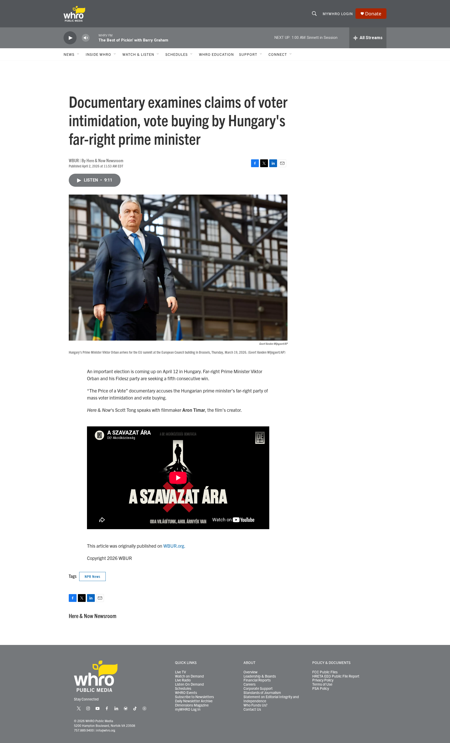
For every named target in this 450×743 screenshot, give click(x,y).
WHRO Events (186, 693)
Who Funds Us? (255, 705)
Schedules (183, 688)
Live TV (180, 672)
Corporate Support (258, 688)
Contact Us (252, 709)
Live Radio (183, 680)
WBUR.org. (174, 546)
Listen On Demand (189, 684)
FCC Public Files (325, 672)
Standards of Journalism (262, 693)
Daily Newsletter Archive (194, 701)
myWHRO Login (338, 13)
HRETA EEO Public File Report (335, 676)
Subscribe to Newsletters (194, 697)
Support (248, 54)
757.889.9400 (84, 730)
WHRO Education (216, 54)
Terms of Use (322, 684)
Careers (249, 684)
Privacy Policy (322, 680)
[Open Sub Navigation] (78, 54)
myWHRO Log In (188, 709)
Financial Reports (257, 680)
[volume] (85, 38)
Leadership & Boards (259, 676)
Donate (373, 13)
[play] (70, 38)
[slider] (94, 37)
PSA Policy (320, 688)
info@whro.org (105, 730)
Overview (250, 672)
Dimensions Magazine (192, 705)
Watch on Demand (189, 676)
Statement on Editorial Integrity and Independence (271, 699)
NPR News (92, 576)
